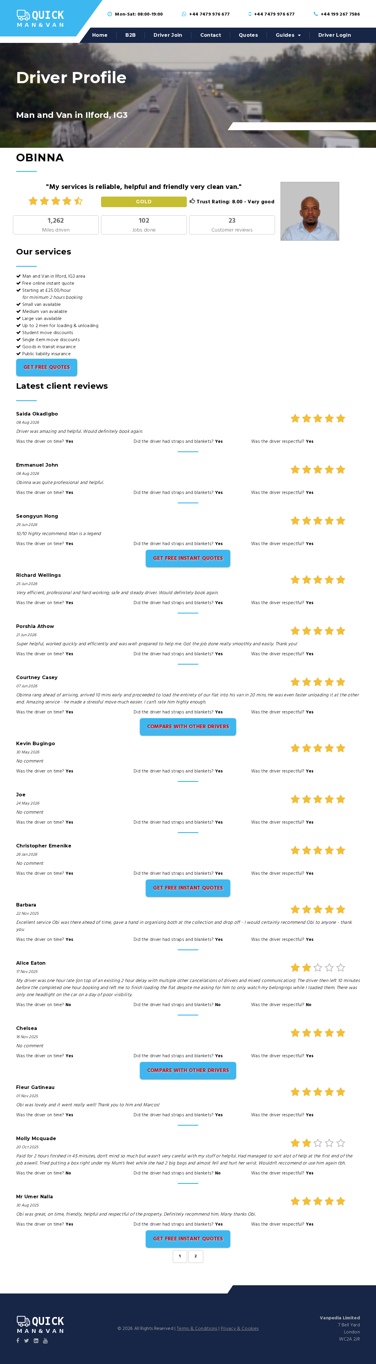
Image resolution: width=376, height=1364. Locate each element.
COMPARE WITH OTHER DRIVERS (188, 727)
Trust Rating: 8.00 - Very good (234, 202)
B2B (130, 35)
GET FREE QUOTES (47, 367)
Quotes (248, 35)
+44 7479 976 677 (209, 14)
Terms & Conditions (197, 1329)
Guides (285, 35)
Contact (210, 35)
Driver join (168, 35)
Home (100, 35)
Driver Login (334, 35)
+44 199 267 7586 (340, 14)
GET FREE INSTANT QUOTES (188, 558)
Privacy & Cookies (239, 1329)
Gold (144, 202)
